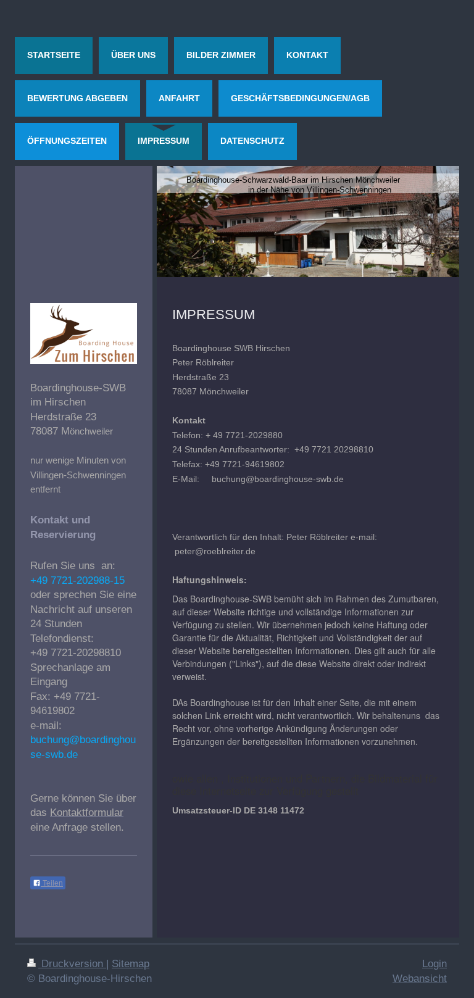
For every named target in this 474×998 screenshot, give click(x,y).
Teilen (52, 883)
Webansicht (420, 978)
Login (434, 964)
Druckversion (72, 964)
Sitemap (130, 964)
